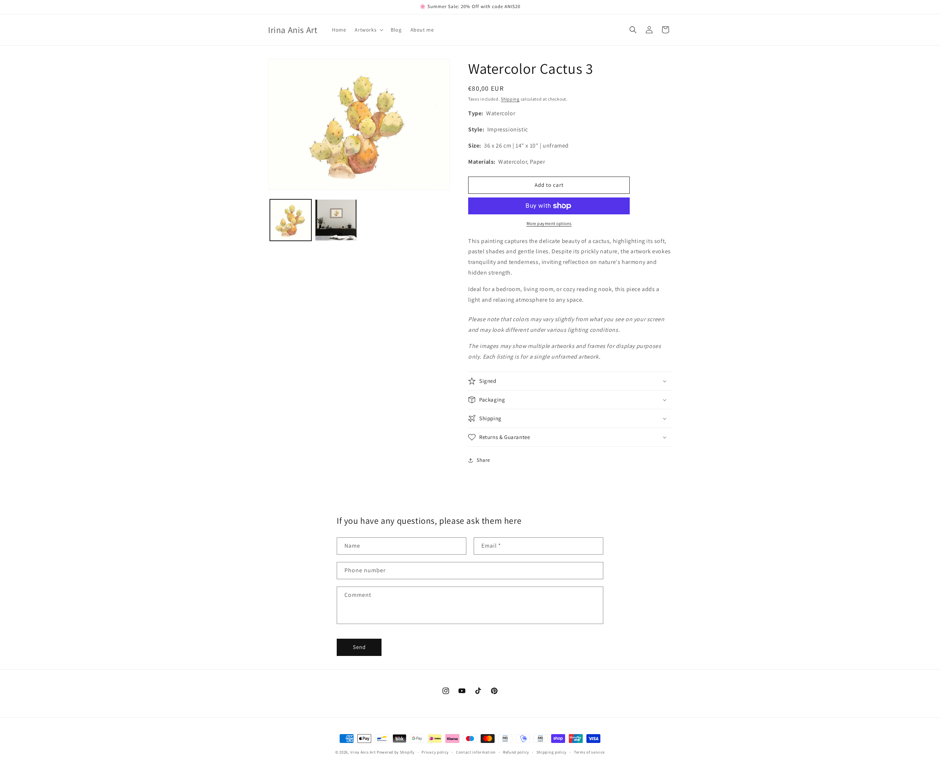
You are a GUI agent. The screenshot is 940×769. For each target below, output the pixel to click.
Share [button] (483, 460)
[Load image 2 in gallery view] (336, 220)
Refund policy (516, 752)
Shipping (510, 99)
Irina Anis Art (363, 752)
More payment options (549, 223)
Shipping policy (551, 752)
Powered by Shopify (396, 752)
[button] (368, 29)
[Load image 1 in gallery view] (290, 220)
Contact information (476, 752)
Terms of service (589, 752)
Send (359, 646)
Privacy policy (435, 752)
